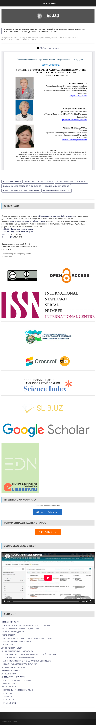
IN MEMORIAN (9, 703)
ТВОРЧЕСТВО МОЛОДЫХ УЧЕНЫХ (16, 680)
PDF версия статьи (49, 48)
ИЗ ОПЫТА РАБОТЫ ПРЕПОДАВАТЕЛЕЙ (20, 664)
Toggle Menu (49, 3)
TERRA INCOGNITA (10, 683)
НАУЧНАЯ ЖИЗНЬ (9, 687)
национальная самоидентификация (22, 186)
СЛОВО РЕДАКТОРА (10, 622)
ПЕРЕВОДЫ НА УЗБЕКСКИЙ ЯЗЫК (18, 690)
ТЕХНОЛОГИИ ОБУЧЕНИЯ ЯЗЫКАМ (18, 657)
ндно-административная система (21, 190)
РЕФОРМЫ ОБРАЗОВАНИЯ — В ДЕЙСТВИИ (21, 628)
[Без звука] (87, 601)
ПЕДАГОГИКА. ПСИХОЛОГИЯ (14, 667)
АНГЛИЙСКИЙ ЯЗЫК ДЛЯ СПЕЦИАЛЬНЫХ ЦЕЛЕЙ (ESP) (27, 661)
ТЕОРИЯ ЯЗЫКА (8, 635)
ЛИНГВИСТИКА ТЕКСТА (12, 648)
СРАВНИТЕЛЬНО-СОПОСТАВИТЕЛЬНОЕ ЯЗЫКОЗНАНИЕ (26, 625)
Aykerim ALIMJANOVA (48, 37)
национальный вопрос (57, 186)
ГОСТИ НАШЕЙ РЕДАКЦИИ (13, 631)
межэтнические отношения (71, 181)
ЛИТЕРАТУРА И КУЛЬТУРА (13, 677)
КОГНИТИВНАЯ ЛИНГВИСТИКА (17, 641)
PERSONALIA (8, 699)
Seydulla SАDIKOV (11, 37)
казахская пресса (12, 181)
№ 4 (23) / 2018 (69, 37)
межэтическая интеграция (39, 181)
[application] (48, 578)
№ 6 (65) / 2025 (49, 512)
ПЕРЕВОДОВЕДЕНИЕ (11, 670)
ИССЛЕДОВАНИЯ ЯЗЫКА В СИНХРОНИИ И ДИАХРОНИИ (27, 638)
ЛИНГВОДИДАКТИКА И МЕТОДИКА (17, 651)
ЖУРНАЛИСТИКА (11, 39)
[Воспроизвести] (5, 601)
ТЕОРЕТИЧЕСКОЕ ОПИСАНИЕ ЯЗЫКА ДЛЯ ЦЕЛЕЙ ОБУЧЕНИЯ (29, 654)
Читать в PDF (48, 532)
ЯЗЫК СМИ (8, 644)
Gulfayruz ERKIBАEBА (29, 37)
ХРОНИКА (7, 696)
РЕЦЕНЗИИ (8, 693)
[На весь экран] (91, 601)
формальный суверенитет (56, 190)
